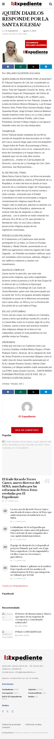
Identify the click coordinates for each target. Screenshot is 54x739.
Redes (31, 696)
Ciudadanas (7, 689)
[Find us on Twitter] (7, 711)
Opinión (32, 689)
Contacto (6, 727)
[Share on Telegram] (46, 66)
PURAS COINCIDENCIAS (28, 632)
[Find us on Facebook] (2, 711)
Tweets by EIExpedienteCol (15, 586)
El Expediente (12, 31)
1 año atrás (22, 626)
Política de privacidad (11, 724)
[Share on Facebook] (8, 66)
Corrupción (7, 693)
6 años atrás (23, 635)
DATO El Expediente (12, 696)
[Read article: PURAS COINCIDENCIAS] (7, 634)
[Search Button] (50, 4)
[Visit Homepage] (27, 4)
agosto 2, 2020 (29, 31)
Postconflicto (35, 693)
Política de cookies (33, 724)
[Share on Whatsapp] (21, 66)
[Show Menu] (3, 4)
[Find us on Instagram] (12, 711)
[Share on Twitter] (33, 66)
